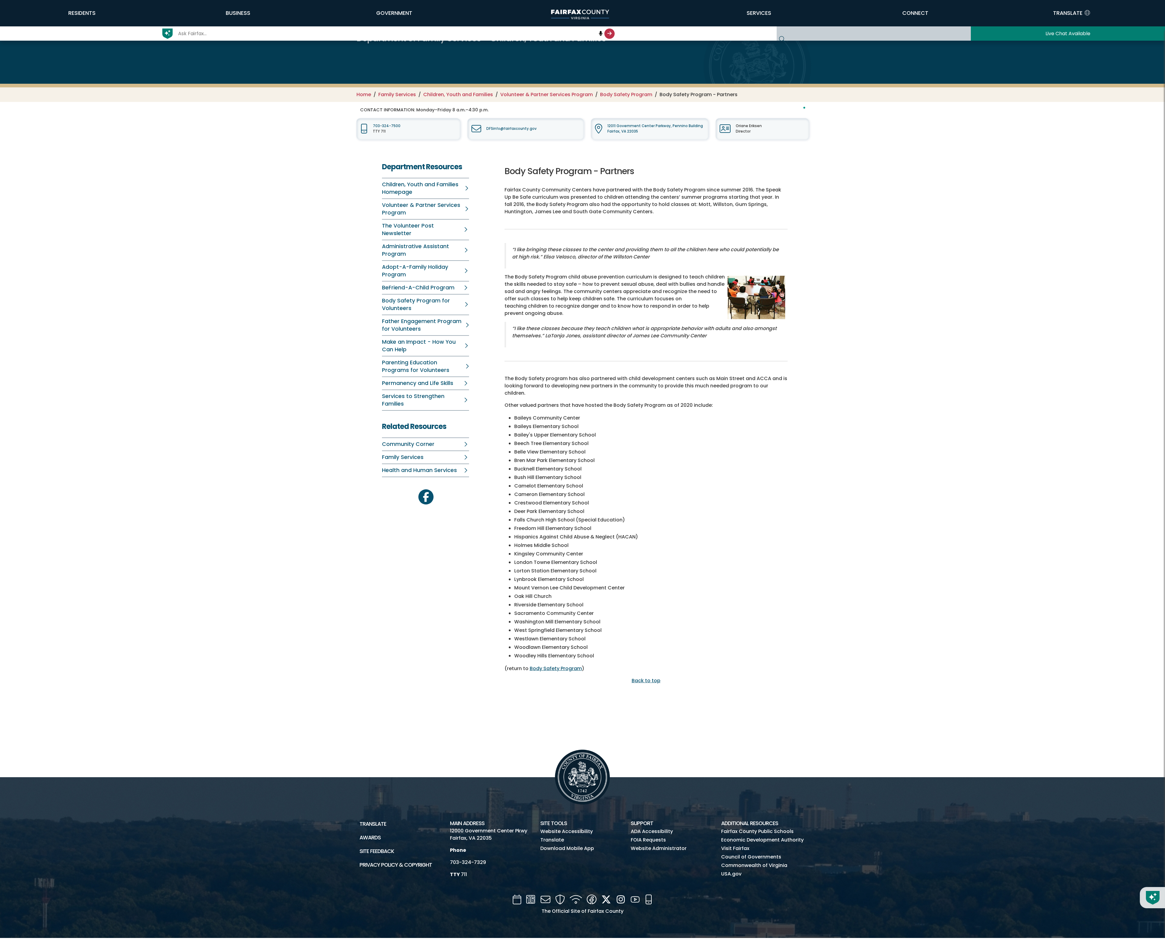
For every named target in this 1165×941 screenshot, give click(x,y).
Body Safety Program (626, 94)
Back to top (646, 680)
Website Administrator (659, 848)
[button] (82, 13)
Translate (373, 824)
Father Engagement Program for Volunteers (421, 325)
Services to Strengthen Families (413, 400)
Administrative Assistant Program (415, 250)
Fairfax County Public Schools (757, 831)
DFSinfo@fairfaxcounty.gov (511, 128)
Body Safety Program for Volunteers (416, 304)
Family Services (397, 94)
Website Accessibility (566, 831)
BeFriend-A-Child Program (418, 287)
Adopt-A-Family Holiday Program (415, 270)
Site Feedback (377, 851)
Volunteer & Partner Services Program (546, 94)
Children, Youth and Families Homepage (420, 188)
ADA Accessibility (652, 831)
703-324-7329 (468, 862)
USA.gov (731, 873)
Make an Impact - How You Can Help (419, 345)
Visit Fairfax (735, 848)
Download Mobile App (567, 848)
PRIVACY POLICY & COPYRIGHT (396, 864)
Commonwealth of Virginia (754, 865)
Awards (370, 837)
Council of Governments (751, 856)
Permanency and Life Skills (417, 383)
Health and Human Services (419, 470)
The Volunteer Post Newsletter (408, 229)
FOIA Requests (648, 839)
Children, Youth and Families (458, 94)
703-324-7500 (386, 125)
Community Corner (408, 444)
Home (363, 94)
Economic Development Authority (762, 839)
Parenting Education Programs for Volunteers (415, 366)
